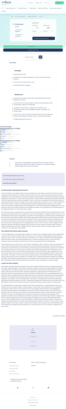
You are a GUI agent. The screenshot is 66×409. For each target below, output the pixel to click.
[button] (3, 8)
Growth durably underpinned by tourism (13, 175)
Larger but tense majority (9, 183)
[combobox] (31, 57)
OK (41, 57)
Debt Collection (12, 371)
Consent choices (33, 405)
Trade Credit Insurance (14, 365)
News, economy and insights (38, 362)
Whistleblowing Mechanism (33, 402)
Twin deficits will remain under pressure (13, 179)
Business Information (13, 368)
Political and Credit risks (14, 373)
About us (33, 365)
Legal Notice (32, 397)
